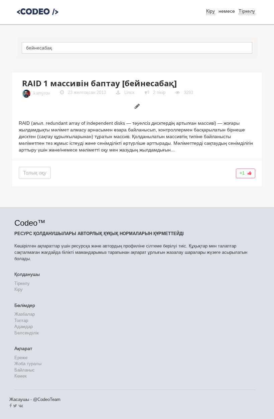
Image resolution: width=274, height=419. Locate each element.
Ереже (20, 357)
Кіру (18, 289)
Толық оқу (34, 173)
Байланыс (24, 370)
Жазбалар (24, 314)
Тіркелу (247, 11)
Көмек (20, 376)
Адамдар (23, 326)
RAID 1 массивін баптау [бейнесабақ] (99, 83)
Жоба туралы (27, 363)
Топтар (21, 320)
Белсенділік (26, 332)
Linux (129, 92)
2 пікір (158, 92)
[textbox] (137, 48)
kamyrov (41, 93)
